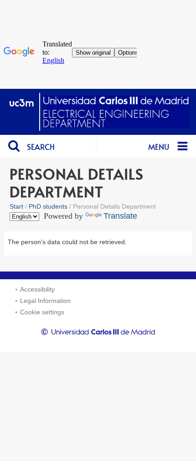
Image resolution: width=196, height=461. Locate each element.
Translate (120, 215)
